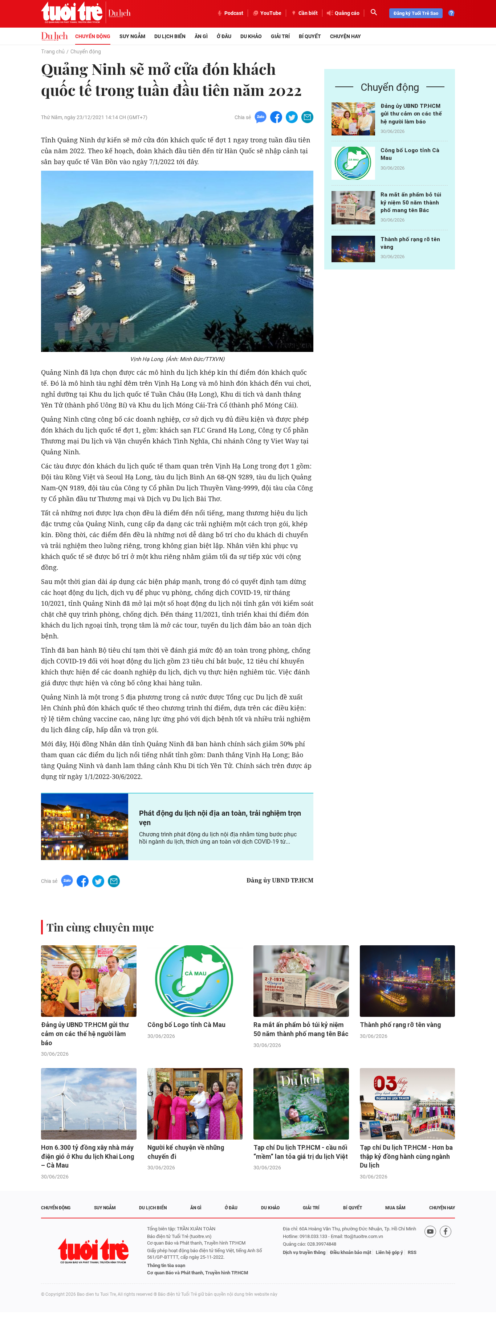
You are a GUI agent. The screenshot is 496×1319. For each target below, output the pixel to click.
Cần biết (308, 13)
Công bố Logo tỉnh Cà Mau (186, 1024)
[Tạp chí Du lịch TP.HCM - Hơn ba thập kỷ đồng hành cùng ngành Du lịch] (407, 1104)
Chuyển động (92, 36)
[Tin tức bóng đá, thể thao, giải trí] (54, 36)
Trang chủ (53, 51)
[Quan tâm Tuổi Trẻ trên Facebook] (445, 1251)
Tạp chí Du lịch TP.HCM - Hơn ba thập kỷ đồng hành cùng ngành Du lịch (406, 1156)
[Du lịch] (119, 13)
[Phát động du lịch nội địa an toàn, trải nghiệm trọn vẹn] (84, 827)
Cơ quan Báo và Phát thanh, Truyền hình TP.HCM (197, 1272)
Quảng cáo (347, 13)
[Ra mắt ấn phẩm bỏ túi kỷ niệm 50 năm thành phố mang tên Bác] (353, 207)
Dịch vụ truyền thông (304, 1252)
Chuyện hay (345, 36)
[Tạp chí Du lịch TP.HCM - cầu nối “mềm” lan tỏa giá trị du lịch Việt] (301, 1104)
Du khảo (251, 36)
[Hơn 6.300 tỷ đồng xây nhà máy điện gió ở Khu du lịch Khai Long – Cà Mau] (89, 1104)
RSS (412, 1252)
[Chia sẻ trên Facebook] (276, 116)
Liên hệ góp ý (389, 1252)
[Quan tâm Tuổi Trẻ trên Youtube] (430, 1251)
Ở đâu (224, 36)
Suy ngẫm (132, 36)
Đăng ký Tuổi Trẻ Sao (416, 13)
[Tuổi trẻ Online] (94, 1251)
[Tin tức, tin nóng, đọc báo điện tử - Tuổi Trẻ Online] (74, 13)
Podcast (233, 13)
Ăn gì (201, 36)
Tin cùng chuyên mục (100, 927)
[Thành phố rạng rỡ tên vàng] (353, 252)
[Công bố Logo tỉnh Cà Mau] (353, 163)
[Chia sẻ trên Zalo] (261, 116)
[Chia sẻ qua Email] (307, 116)
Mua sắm (395, 1207)
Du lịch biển (170, 36)
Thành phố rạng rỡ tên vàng (400, 1024)
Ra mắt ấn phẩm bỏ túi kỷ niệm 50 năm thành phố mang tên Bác (411, 202)
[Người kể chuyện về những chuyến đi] (195, 1104)
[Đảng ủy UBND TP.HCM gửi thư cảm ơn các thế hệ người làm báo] (353, 118)
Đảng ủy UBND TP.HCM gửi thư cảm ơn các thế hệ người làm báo (411, 114)
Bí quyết (310, 36)
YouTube (270, 13)
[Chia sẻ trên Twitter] (292, 116)
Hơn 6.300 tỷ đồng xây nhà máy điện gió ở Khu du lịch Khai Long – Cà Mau (87, 1156)
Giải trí (280, 36)
